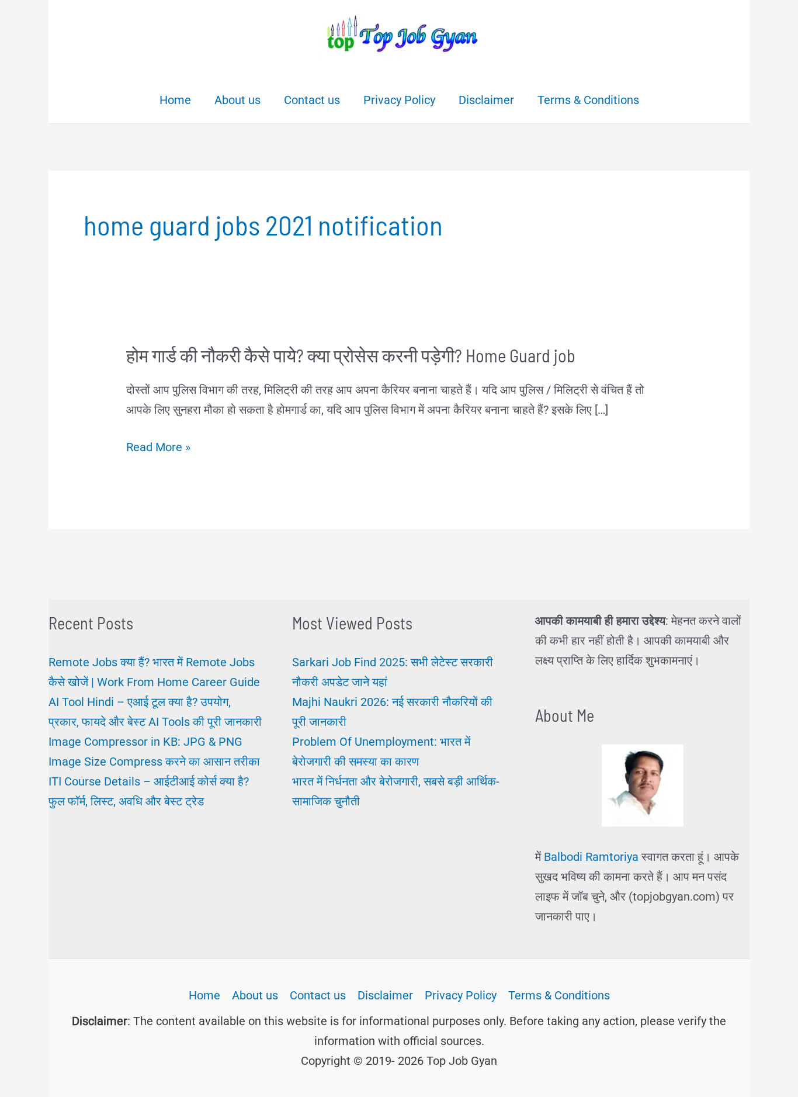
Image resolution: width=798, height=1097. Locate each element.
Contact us (318, 995)
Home (204, 995)
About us (255, 995)
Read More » (158, 448)
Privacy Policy (461, 995)
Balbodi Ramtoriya (591, 857)
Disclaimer (385, 995)
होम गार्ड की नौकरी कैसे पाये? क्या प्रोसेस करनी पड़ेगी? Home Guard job (350, 355)
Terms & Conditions (559, 995)
